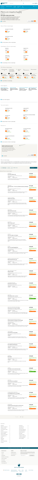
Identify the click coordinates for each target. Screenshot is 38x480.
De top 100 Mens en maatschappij (7, 80)
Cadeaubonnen (13, 455)
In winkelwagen (33, 189)
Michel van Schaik (14, 270)
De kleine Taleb (7, 55)
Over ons (2, 452)
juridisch (2, 437)
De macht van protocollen (8, 108)
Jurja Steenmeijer (10, 404)
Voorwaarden (3, 455)
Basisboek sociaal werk (12, 283)
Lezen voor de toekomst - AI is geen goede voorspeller (23, 89)
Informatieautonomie (12, 210)
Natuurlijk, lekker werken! (8, 128)
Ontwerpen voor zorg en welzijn (14, 308)
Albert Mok (12, 392)
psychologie (20, 433)
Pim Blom (9, 246)
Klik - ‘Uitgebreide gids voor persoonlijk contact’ (33, 89)
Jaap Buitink (9, 258)
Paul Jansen (18, 319)
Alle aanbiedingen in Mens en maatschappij (8, 62)
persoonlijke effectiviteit (22, 430)
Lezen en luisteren (4, 458)
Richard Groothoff (16, 258)
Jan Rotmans (9, 355)
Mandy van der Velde (10, 319)
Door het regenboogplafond (13, 247)
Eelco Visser (9, 197)
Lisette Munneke (15, 319)
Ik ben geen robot (7, 115)
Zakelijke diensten (13, 452)
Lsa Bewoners (12, 197)
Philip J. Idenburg (10, 270)
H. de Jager (9, 392)
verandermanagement (22, 437)
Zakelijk (12, 450)
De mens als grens (25, 55)
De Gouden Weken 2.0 (12, 174)
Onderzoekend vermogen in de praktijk (15, 320)
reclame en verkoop (21, 434)
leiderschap (2, 438)
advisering (2, 425)
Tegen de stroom (25, 48)
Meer (18, 179)
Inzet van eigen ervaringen (13, 235)
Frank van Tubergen (10, 331)
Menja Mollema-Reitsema (13, 343)
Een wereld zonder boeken (27, 128)
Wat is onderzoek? (11, 223)
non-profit (2, 442)
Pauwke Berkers (15, 392)
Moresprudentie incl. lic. (12, 259)
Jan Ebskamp (12, 258)
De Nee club (6, 48)
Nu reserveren (32, 298)
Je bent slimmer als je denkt (9, 36)
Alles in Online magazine (6, 99)
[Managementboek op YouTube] (19, 474)
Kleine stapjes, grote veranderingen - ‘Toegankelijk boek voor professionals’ (4, 89)
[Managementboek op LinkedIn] (17, 474)
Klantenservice (3, 450)
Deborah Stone (9, 185)
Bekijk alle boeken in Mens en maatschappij (8, 121)
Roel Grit (9, 343)
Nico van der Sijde (18, 343)
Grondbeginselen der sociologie (14, 393)
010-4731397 (35, 6)
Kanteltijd (10, 356)
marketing (2, 439)
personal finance (21, 428)
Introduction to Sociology (12, 332)
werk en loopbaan (21, 438)
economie (2, 430)
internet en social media (4, 434)
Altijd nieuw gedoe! (11, 198)
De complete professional (12, 344)
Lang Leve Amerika (26, 108)
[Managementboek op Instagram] (20, 474)
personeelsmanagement (22, 429)
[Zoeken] (23, 3)
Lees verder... (4, 21)
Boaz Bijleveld (9, 173)
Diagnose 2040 (10, 271)
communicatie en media (4, 429)
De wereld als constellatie (12, 381)
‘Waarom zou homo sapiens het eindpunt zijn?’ (14, 89)
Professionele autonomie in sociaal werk (15, 405)
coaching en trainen (3, 428)
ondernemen (21, 425)
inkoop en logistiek (3, 433)
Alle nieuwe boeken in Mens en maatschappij (9, 42)
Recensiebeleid (3, 461)
